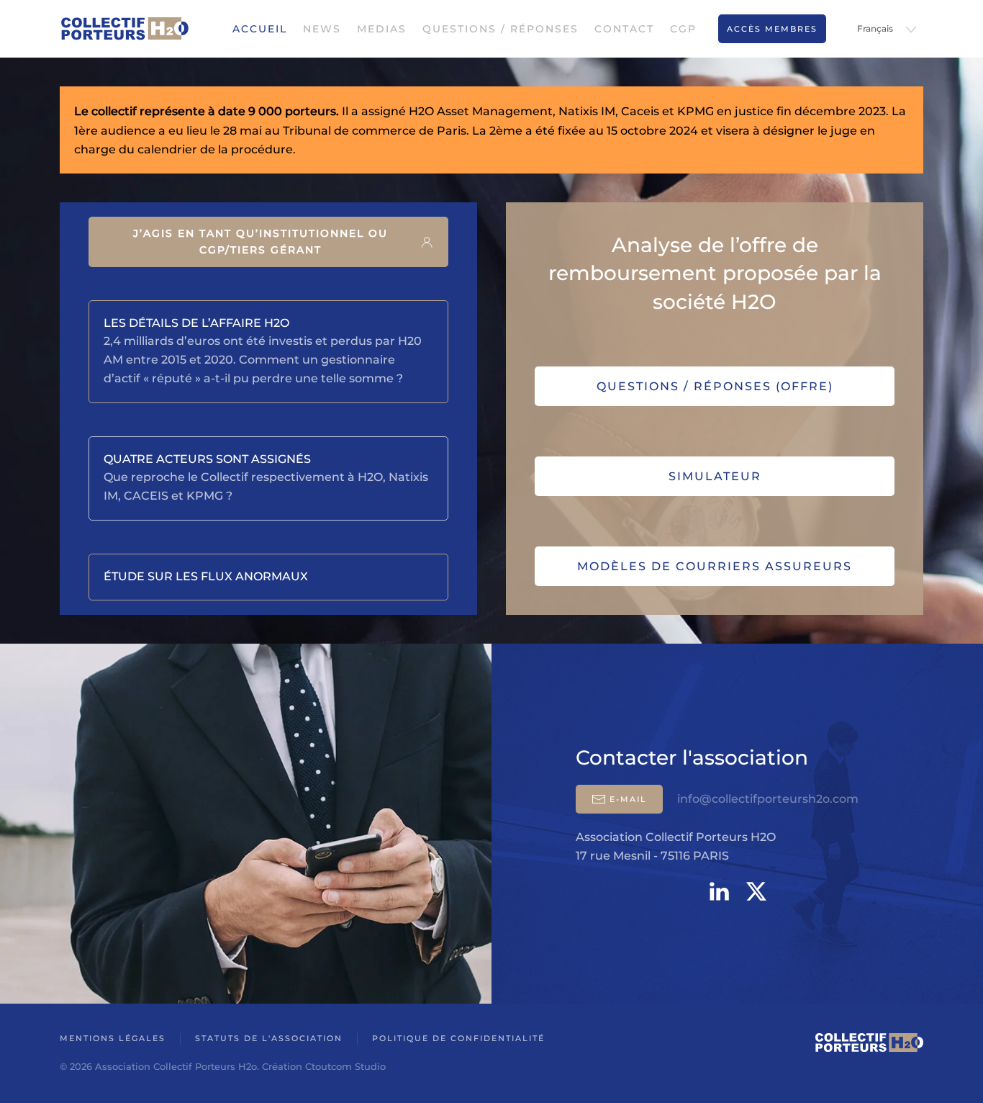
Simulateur (715, 476)
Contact (624, 28)
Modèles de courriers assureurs (714, 566)
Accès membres (772, 29)
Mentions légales (113, 1038)
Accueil (259, 28)
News (322, 28)
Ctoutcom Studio (345, 1066)
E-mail (628, 799)
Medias (382, 28)
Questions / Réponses (500, 28)
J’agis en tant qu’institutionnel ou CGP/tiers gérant (260, 241)
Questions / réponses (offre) (715, 386)
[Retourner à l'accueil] (124, 29)
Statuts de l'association (269, 1038)
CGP (683, 28)
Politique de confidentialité (458, 1038)
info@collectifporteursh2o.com (768, 799)
